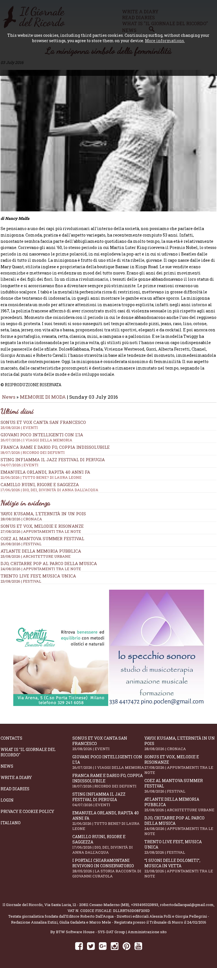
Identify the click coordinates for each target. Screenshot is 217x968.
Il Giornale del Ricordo (23, 904)
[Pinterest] (126, 946)
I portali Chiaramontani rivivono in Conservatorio (106, 868)
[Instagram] (114, 946)
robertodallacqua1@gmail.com (187, 904)
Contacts (11, 738)
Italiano (11, 822)
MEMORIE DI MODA (43, 397)
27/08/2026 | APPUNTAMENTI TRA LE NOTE (41, 531)
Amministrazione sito (147, 931)
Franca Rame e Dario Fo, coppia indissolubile (55, 449)
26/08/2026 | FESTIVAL (21, 543)
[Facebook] (79, 946)
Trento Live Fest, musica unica (38, 576)
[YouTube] (138, 946)
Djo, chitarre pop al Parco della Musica (49, 563)
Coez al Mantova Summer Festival (42, 538)
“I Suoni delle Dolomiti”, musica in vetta (178, 868)
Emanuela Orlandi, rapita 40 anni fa (106, 820)
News (8, 397)
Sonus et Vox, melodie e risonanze (42, 526)
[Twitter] (91, 946)
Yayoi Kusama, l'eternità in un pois (43, 513)
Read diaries (15, 788)
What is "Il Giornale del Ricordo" (28, 752)
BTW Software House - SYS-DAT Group (90, 931)
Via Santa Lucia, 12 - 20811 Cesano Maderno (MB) (86, 904)
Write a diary (16, 777)
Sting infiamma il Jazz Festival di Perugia (98, 799)
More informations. (165, 40)
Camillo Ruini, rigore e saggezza (102, 844)
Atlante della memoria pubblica (41, 551)
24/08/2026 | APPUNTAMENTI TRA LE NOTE (41, 568)
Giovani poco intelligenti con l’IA (108, 762)
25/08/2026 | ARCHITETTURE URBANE (36, 556)
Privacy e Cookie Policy (27, 811)
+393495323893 (144, 904)
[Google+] (103, 946)
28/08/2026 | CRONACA (21, 518)
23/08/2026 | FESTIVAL (21, 581)
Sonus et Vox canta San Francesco (99, 743)
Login (7, 800)
